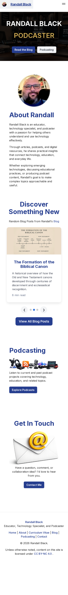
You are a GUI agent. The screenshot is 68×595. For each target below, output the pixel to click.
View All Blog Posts (34, 321)
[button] (63, 4)
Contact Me (34, 485)
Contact (42, 536)
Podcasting (47, 49)
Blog (56, 221)
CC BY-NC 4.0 (43, 553)
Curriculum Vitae (39, 532)
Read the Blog (24, 49)
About (22, 532)
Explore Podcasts (23, 390)
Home (12, 532)
